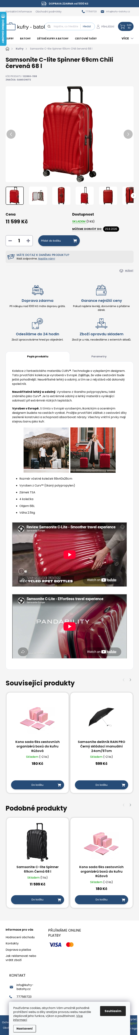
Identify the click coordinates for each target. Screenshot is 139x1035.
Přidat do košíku (51, 241)
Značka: (18, 79)
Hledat (87, 26)
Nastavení (24, 1029)
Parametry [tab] (99, 356)
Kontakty (12, 943)
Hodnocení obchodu (20, 937)
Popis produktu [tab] (37, 356)
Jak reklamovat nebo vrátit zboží (21, 958)
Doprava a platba (18, 950)
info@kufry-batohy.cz (24, 987)
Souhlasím (113, 1011)
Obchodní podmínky (48, 11)
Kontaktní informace (19, 11)
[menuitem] (11, 38)
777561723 (23, 997)
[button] (130, 680)
